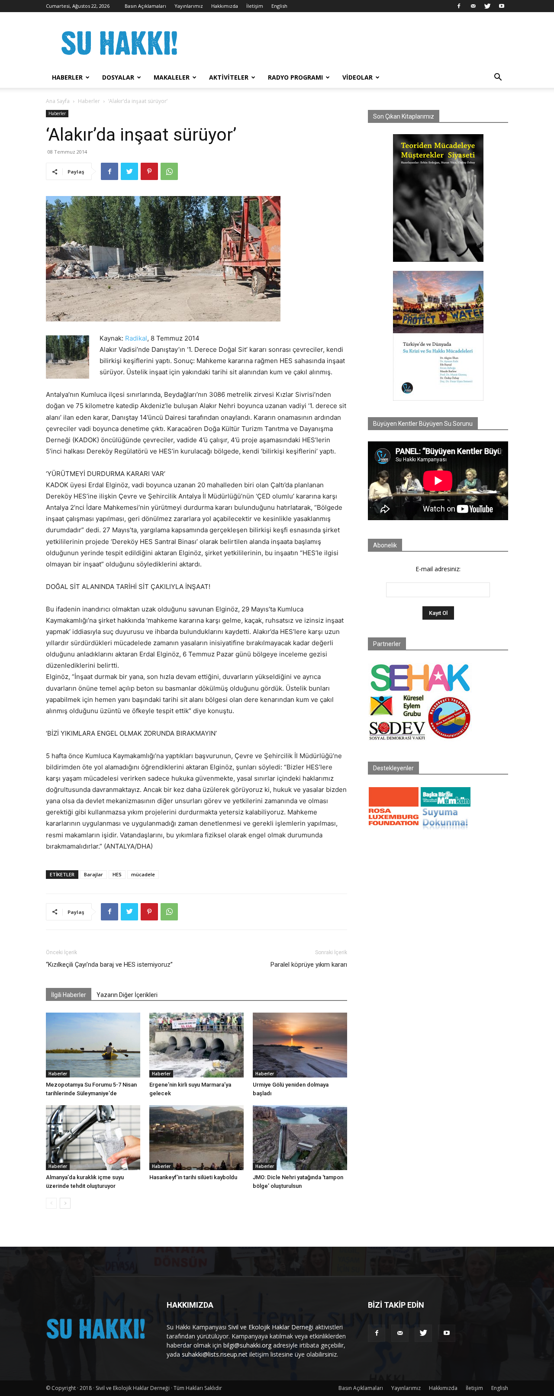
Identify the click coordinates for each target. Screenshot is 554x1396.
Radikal (136, 338)
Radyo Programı (295, 77)
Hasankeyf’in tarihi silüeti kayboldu (193, 1177)
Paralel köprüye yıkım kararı (309, 964)
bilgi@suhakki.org (247, 1345)
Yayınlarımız (188, 6)
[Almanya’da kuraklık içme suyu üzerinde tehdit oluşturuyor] (93, 1137)
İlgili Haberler (68, 994)
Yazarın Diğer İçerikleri (127, 994)
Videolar (357, 77)
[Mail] (473, 6)
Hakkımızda (224, 6)
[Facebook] (458, 6)
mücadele (143, 874)
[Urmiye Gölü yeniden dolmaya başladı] (300, 1045)
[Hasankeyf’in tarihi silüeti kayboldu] (196, 1137)
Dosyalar (118, 77)
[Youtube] (501, 6)
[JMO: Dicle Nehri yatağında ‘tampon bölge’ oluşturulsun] (300, 1137)
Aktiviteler (228, 77)
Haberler (67, 77)
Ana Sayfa (58, 101)
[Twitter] (487, 6)
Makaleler (172, 77)
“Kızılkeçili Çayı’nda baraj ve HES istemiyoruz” (109, 964)
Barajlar (93, 874)
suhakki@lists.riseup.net (215, 1354)
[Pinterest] (149, 171)
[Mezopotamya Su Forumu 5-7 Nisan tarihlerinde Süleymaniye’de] (93, 1045)
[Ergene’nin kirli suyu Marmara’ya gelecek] (196, 1045)
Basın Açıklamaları (145, 6)
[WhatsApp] (169, 171)
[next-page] (65, 1203)
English (279, 6)
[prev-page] (51, 1203)
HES (117, 874)
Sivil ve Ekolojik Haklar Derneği (270, 1327)
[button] (497, 78)
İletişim (254, 6)
